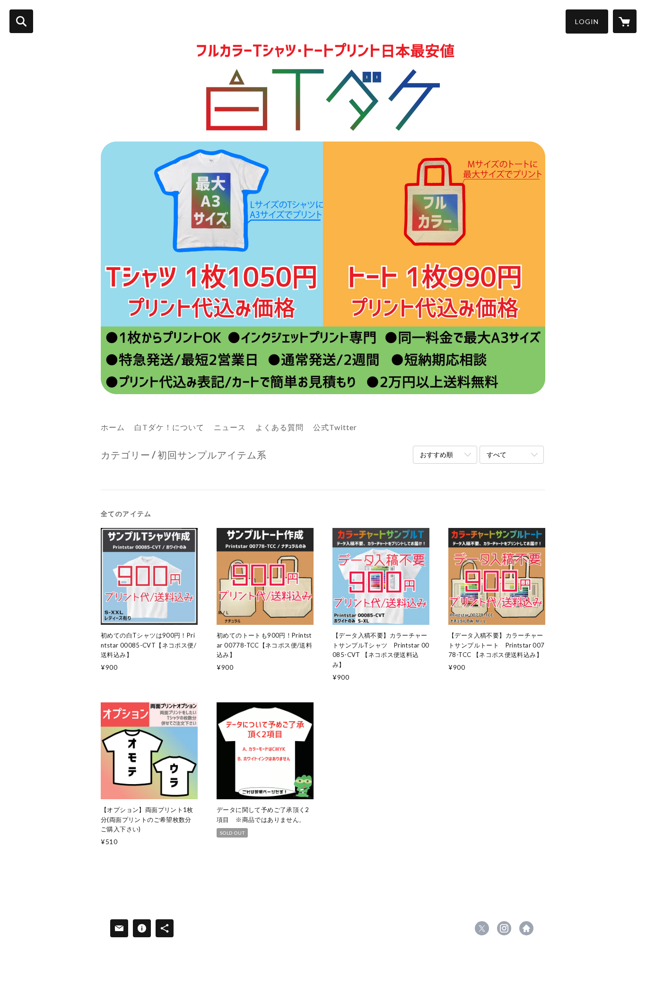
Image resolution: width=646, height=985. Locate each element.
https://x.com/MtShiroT (482, 928)
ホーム (113, 427)
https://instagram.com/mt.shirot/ (504, 928)
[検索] (21, 21)
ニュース (230, 427)
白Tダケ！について (169, 427)
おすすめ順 (436, 454)
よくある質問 (279, 427)
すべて (496, 454)
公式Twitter (335, 427)
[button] (587, 21)
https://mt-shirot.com (526, 928)
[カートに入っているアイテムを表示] (625, 21)
